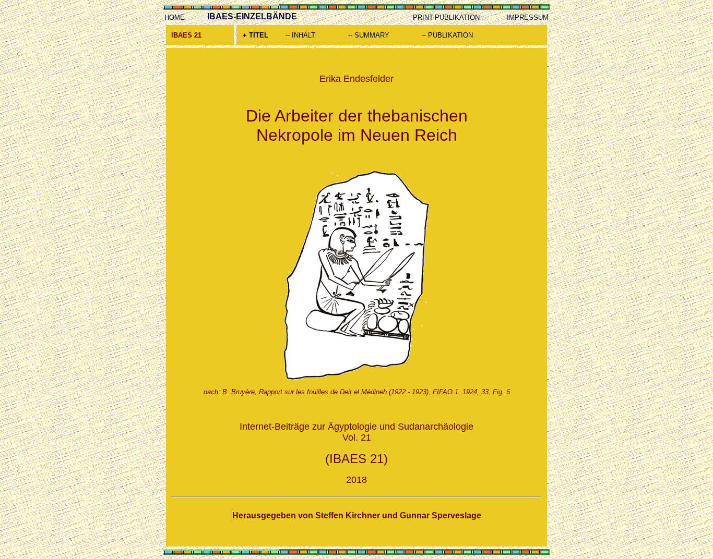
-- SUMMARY (368, 35)
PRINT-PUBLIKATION (446, 17)
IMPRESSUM (528, 17)
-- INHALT (300, 35)
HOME (174, 17)
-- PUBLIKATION (447, 35)
